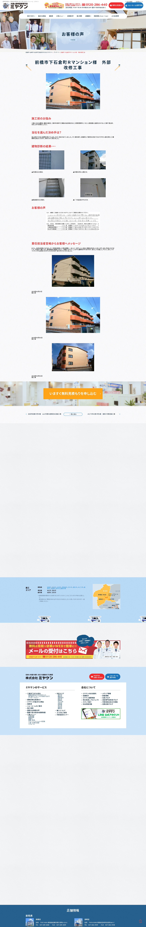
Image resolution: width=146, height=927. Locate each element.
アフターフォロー (33, 698)
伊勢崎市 (64, 587)
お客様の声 (70, 16)
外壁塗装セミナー (63, 715)
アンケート (56, 52)
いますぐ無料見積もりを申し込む (72, 393)
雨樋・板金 (31, 720)
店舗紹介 (86, 695)
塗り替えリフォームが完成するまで (39, 696)
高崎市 (54, 587)
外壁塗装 (31, 716)
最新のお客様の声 (33, 710)
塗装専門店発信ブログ (110, 700)
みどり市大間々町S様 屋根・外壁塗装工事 (101, 414)
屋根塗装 (31, 717)
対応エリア (60, 693)
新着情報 (105, 695)
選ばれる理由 (42, 16)
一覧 (72, 414)
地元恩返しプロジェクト (91, 700)
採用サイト (139, 1)
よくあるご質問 (62, 712)
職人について (61, 710)
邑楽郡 (53, 589)
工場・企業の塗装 (33, 723)
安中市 (58, 589)
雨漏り (30, 719)
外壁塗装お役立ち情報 (110, 702)
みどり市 (80, 587)
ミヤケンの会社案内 (89, 693)
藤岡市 (60, 696)
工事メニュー (60, 16)
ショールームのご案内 (34, 706)
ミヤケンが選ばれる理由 (35, 702)
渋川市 (70, 587)
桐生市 (75, 587)
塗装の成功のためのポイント (37, 695)
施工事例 (79, 16)
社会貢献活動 (87, 704)
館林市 (60, 709)
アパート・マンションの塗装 (36, 721)
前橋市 (49, 587)
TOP (140, 922)
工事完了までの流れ (34, 693)
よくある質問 (115, 16)
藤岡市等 (63, 589)
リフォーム (31, 724)
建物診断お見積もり (34, 700)
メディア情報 (106, 693)
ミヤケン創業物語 (89, 698)
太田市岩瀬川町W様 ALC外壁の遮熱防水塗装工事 (44, 414)
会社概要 (129, 1)
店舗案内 (87, 16)
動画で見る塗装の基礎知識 (36, 712)
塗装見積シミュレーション (101, 16)
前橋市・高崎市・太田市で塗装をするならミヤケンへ (39, 52)
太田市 (59, 587)
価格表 (51, 16)
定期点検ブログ (107, 704)
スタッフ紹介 (87, 702)
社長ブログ (106, 698)
